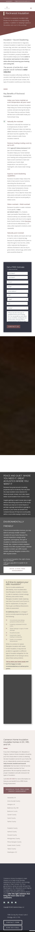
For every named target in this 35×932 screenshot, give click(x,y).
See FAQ (17, 468)
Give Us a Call (12, 927)
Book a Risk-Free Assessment (17, 569)
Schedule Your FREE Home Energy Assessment (17, 790)
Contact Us (13, 326)
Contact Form (12, 922)
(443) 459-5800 (11, 563)
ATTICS (17, 361)
